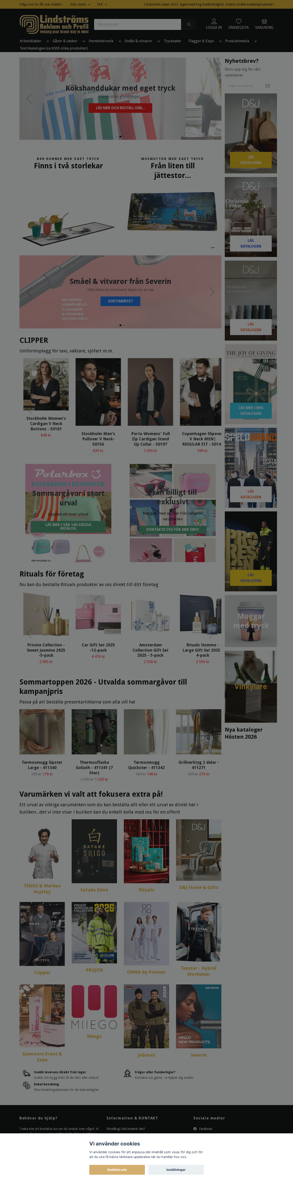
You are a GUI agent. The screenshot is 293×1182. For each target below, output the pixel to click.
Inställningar (176, 1169)
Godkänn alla (117, 1169)
